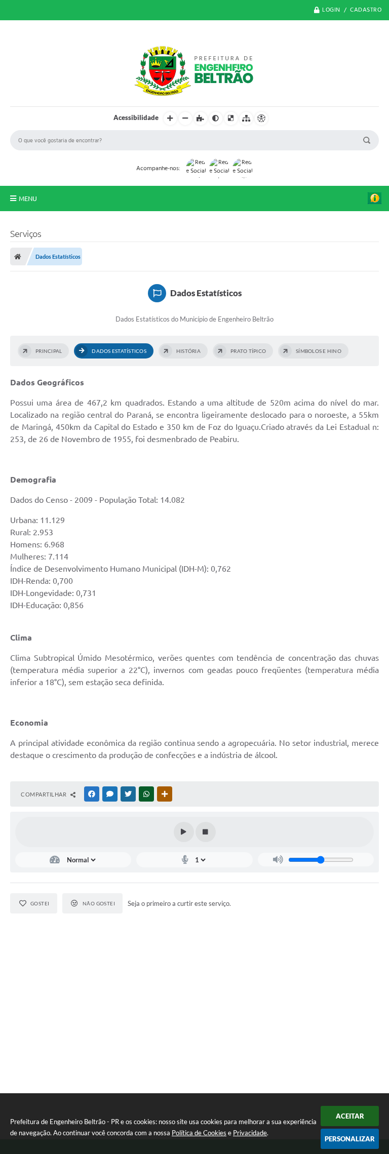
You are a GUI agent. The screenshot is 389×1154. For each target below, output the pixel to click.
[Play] (184, 832)
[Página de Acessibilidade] (261, 118)
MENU (28, 198)
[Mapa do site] (246, 118)
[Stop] (206, 832)
